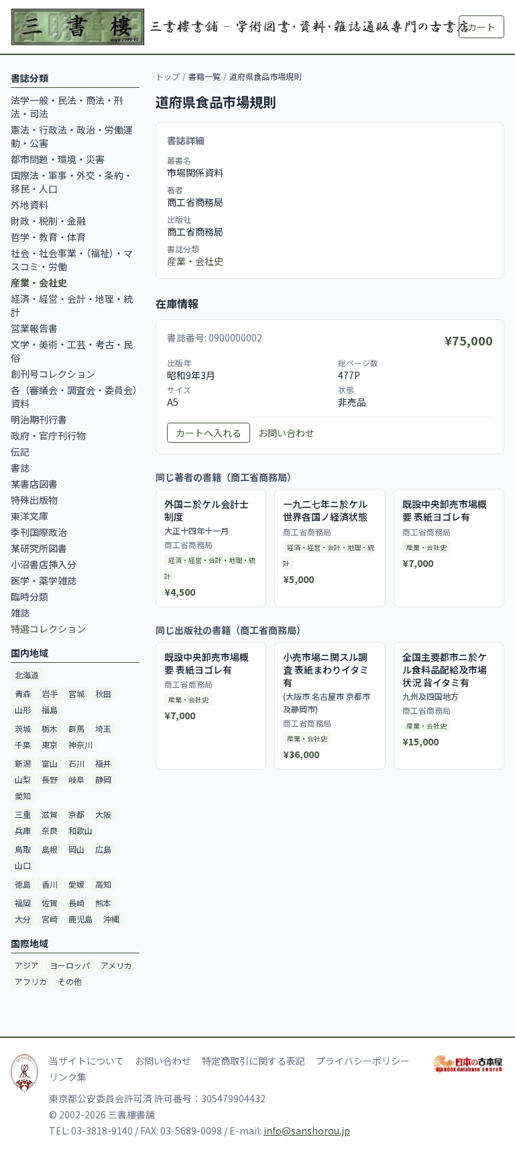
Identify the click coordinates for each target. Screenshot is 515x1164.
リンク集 (68, 1076)
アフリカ (31, 981)
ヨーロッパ (70, 965)
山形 (23, 709)
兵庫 (23, 830)
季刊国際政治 (39, 532)
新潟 (23, 763)
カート (481, 27)
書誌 (20, 467)
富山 (50, 763)
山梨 (23, 779)
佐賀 (50, 902)
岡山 (76, 849)
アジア (27, 965)
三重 (23, 814)
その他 (70, 981)
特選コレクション (48, 628)
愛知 (23, 795)
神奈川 (80, 744)
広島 (103, 849)
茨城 (23, 728)
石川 (76, 763)
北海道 (27, 674)
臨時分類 (29, 596)
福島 (50, 709)
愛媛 (76, 884)
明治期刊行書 (39, 419)
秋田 (103, 693)
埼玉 (103, 728)
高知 (103, 884)
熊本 (103, 902)
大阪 (103, 814)
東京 (50, 744)
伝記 (20, 451)
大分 (23, 918)
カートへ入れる (208, 432)
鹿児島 (80, 918)
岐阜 (76, 779)
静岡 (103, 779)
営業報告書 (34, 328)
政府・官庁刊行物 (48, 435)
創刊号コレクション (53, 373)
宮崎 (50, 918)
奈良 (50, 830)
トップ (168, 76)
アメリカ (116, 965)
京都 (76, 814)
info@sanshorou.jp (307, 1130)
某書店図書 (34, 483)
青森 (23, 693)
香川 (50, 884)
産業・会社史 (195, 261)
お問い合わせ (286, 432)
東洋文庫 (29, 516)
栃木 (50, 728)
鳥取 (23, 849)
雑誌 (20, 612)
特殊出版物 (34, 500)
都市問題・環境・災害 (58, 159)
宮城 (76, 693)
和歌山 (80, 830)
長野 (50, 779)
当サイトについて (86, 1060)
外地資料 (29, 204)
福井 (103, 763)
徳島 (23, 884)
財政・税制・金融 (48, 220)
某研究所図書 (39, 548)
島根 (50, 849)
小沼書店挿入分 (43, 564)
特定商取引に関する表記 (253, 1060)
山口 (23, 865)
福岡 (23, 902)
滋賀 (50, 814)
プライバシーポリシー (363, 1060)
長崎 (76, 902)
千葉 (23, 744)
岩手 (50, 693)
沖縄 (111, 918)
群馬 (76, 728)
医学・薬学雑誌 (43, 580)
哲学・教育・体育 (48, 237)
